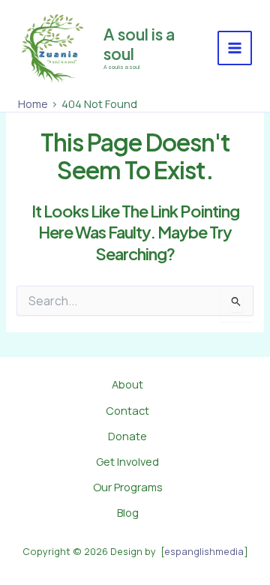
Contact (127, 410)
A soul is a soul (139, 43)
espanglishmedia (204, 551)
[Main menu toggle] (235, 48)
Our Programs (128, 486)
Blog (128, 512)
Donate (127, 435)
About (127, 384)
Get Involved (127, 461)
